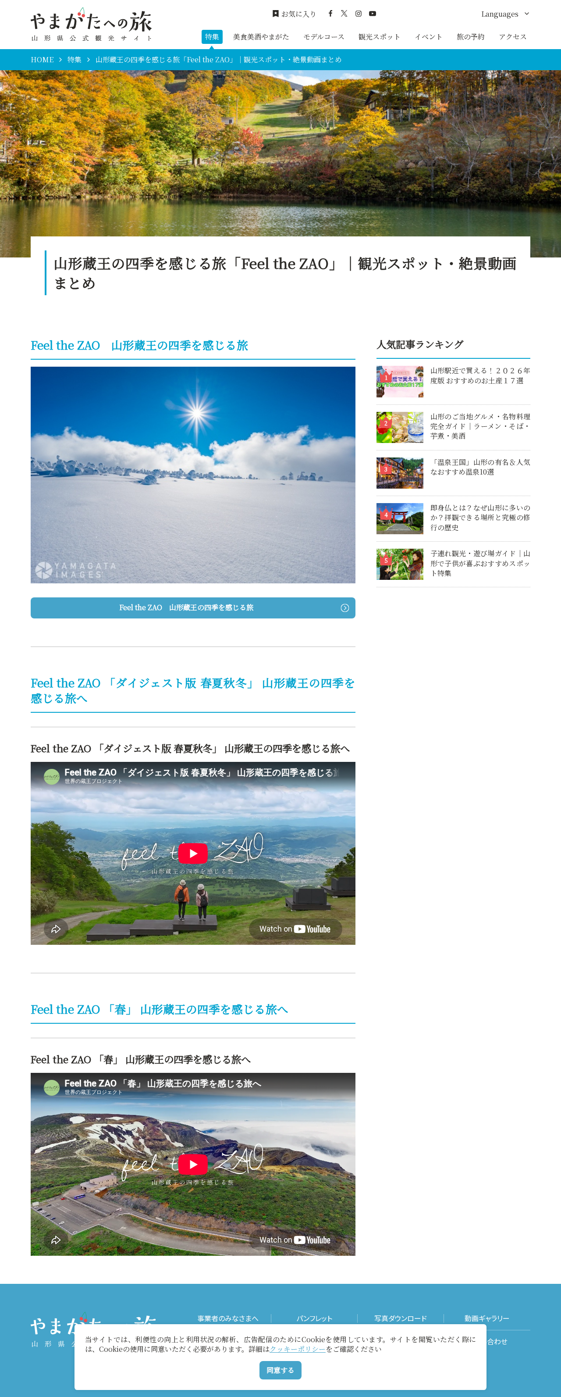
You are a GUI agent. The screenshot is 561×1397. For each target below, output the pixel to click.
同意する (280, 1370)
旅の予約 (471, 37)
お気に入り (298, 14)
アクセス (513, 37)
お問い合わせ (487, 1341)
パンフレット (314, 1318)
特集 (212, 37)
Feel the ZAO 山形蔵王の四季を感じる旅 (186, 607)
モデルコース (323, 37)
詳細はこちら (397, 370)
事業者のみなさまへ (228, 1318)
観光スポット (380, 37)
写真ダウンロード (400, 1318)
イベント (429, 37)
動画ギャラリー (487, 1318)
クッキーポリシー (298, 1349)
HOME (42, 59)
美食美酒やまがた (261, 37)
